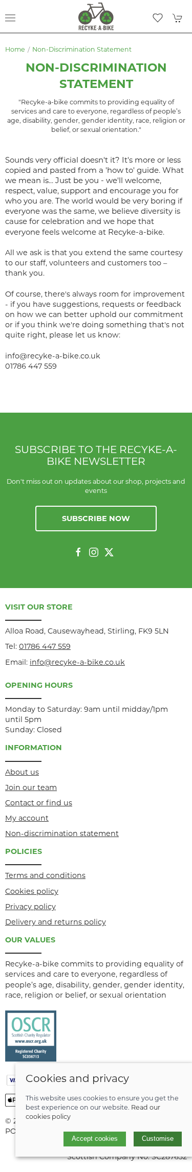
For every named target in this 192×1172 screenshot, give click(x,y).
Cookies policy (31, 891)
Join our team (31, 787)
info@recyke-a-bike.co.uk (77, 662)
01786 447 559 (45, 646)
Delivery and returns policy (55, 922)
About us (22, 772)
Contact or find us (38, 802)
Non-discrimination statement (82, 49)
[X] (109, 552)
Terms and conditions (45, 875)
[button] (10, 18)
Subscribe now (96, 518)
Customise (158, 1138)
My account (27, 818)
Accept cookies (95, 1138)
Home (15, 49)
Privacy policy (30, 906)
